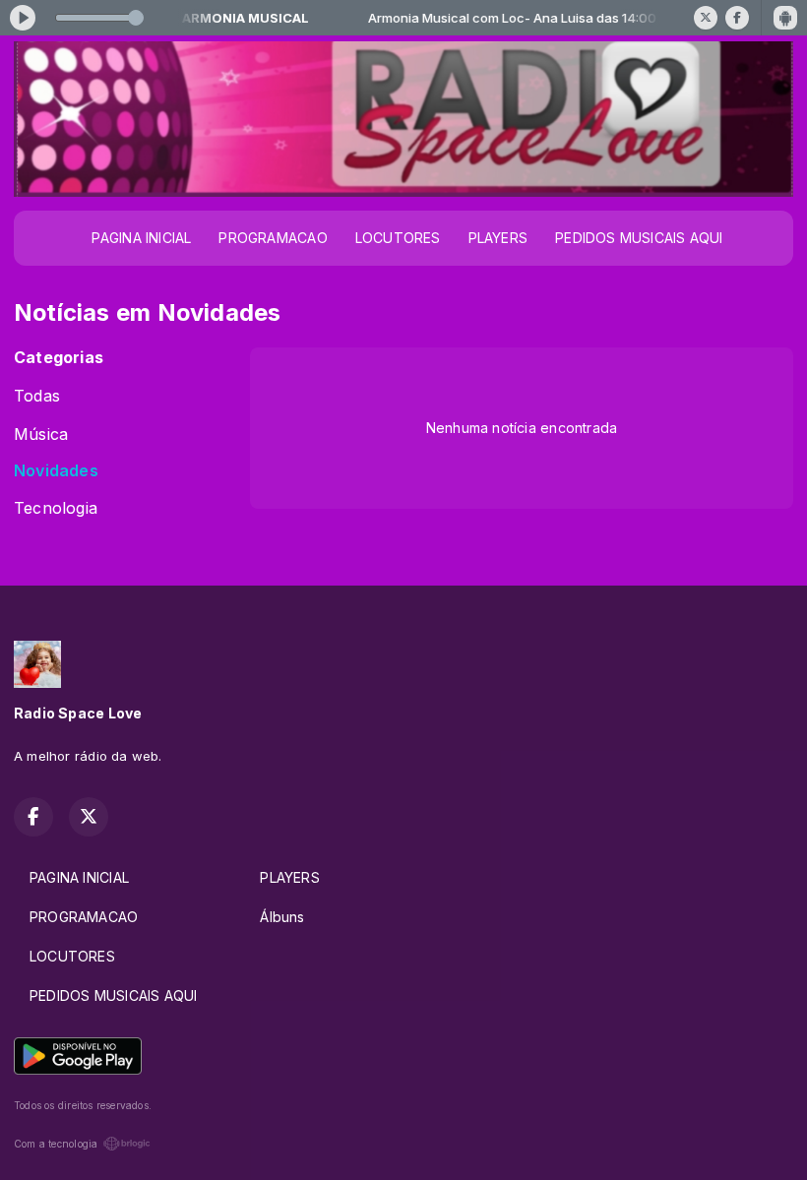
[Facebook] (737, 18)
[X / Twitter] (705, 18)
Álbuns (282, 916)
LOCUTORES (398, 237)
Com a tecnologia (55, 1143)
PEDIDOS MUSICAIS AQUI (638, 237)
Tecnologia (55, 508)
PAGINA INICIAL (141, 237)
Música (41, 434)
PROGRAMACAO (272, 237)
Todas (37, 396)
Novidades (56, 471)
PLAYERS (498, 237)
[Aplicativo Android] (785, 18)
